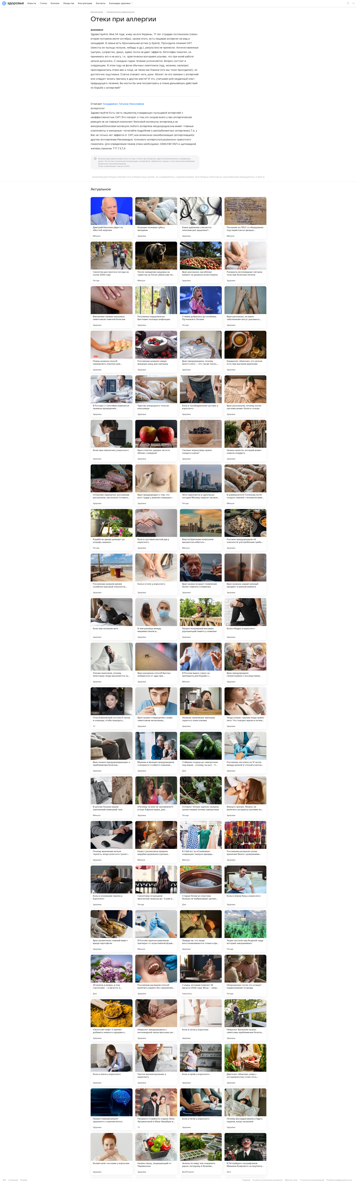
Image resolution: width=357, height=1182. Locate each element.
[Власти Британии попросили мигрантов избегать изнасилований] (201, 530)
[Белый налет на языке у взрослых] (111, 1154)
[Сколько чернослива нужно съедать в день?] (201, 441)
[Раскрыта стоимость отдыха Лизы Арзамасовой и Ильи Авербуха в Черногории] (156, 1109)
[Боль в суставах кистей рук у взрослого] (156, 530)
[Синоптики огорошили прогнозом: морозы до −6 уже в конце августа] (156, 886)
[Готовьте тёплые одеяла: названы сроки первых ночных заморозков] (201, 797)
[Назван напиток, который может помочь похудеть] (245, 441)
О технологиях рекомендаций (312, 1180)
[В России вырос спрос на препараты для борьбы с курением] (201, 664)
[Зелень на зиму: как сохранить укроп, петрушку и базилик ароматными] (201, 1154)
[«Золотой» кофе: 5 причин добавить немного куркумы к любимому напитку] (111, 1020)
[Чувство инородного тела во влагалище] (156, 396)
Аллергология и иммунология (120, 12)
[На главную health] (15, 3)
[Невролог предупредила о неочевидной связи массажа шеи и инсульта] (156, 1020)
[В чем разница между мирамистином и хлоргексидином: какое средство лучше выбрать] (156, 619)
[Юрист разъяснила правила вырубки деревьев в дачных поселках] (156, 842)
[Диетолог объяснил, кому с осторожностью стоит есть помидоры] (245, 1065)
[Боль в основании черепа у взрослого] (111, 886)
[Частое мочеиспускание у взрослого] (156, 1065)
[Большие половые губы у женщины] (156, 218)
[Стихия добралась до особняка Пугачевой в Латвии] (201, 307)
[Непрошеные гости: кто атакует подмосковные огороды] (245, 975)
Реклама (23, 1180)
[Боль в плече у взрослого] (111, 1065)
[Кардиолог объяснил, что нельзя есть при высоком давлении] (245, 352)
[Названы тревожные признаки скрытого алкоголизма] (201, 708)
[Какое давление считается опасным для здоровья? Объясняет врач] (201, 218)
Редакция (246, 1180)
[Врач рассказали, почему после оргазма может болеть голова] (245, 396)
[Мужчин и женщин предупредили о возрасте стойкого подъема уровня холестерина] (156, 753)
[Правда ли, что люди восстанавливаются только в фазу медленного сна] (201, 931)
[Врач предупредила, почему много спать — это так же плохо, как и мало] (201, 352)
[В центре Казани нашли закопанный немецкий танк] (111, 797)
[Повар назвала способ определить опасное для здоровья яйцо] (111, 352)
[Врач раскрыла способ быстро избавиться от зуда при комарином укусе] (156, 664)
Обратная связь (291, 1180)
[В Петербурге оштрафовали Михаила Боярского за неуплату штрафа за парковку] (245, 1154)
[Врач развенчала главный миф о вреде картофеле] (111, 931)
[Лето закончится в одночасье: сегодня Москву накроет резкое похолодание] (201, 485)
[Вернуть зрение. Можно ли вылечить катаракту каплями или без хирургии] (245, 797)
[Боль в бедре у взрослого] (245, 619)
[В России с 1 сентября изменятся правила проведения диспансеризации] (111, 396)
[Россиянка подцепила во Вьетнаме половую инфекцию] (156, 307)
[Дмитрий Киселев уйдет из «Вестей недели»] (111, 218)
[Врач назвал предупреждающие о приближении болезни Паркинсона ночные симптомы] (111, 753)
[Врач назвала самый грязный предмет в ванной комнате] (245, 574)
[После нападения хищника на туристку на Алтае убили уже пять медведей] (156, 262)
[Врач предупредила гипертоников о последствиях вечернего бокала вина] (245, 664)
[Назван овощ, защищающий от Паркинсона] (156, 1154)
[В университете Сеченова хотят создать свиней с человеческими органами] (245, 485)
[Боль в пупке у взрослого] (201, 1065)
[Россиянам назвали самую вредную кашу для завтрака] (156, 352)
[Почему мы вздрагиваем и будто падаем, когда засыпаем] (245, 1109)
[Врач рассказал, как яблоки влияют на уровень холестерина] (201, 262)
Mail (4, 1180)
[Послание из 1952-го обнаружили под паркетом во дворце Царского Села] (245, 218)
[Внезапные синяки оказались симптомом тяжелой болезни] (111, 307)
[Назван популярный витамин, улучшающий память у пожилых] (201, 619)
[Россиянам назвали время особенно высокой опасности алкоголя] (111, 574)
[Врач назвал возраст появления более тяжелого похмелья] (201, 574)
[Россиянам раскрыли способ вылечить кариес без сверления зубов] (156, 975)
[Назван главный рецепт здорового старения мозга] (111, 1109)
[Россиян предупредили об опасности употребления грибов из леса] (245, 530)
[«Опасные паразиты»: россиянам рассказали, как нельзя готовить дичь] (111, 485)
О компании (13, 1180)
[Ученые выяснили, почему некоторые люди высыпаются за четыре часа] (111, 664)
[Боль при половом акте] (111, 619)
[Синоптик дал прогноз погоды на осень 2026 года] (111, 262)
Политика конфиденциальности (339, 1180)
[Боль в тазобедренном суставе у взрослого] (201, 396)
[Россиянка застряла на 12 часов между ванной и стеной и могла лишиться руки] (245, 753)
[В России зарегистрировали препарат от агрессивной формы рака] (156, 931)
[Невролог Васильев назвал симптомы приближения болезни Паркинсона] (245, 1020)
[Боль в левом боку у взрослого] (245, 886)
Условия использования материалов (267, 1180)
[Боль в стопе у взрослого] (156, 574)
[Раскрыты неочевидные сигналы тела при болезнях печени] (245, 262)
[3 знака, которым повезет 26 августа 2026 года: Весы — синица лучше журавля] (201, 975)
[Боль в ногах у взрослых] (201, 1020)
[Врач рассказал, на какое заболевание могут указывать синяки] (245, 307)
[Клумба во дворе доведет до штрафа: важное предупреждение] (111, 530)
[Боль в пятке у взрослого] (201, 1109)
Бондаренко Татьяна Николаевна (123, 103)
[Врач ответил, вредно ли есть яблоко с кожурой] (156, 441)
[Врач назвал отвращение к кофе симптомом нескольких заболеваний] (156, 708)
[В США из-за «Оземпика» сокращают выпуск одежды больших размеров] (201, 842)
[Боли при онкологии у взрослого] (111, 441)
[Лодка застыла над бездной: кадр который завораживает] (245, 931)
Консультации (97, 12)
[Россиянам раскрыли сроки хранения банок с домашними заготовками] (245, 842)
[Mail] (4, 3)
